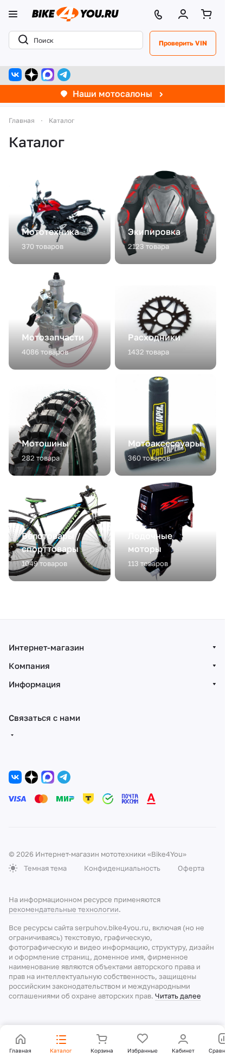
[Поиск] (21, 40)
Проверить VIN (183, 43)
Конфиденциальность (122, 868)
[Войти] (185, 14)
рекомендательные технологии (64, 909)
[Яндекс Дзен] (31, 74)
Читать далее (178, 995)
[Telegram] (63, 74)
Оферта (191, 868)
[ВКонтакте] (15, 74)
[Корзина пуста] (208, 14)
